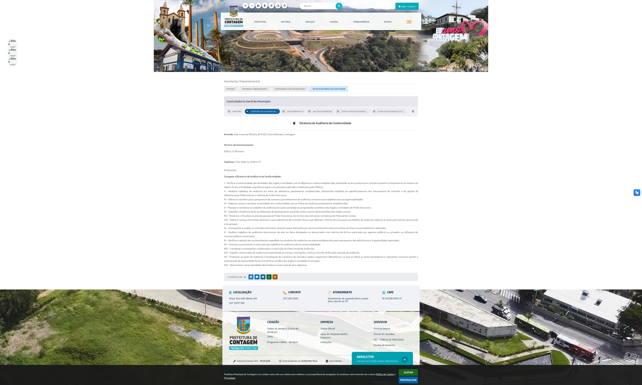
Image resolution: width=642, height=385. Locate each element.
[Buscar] (339, 6)
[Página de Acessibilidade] (284, 6)
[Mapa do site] (278, 6)
